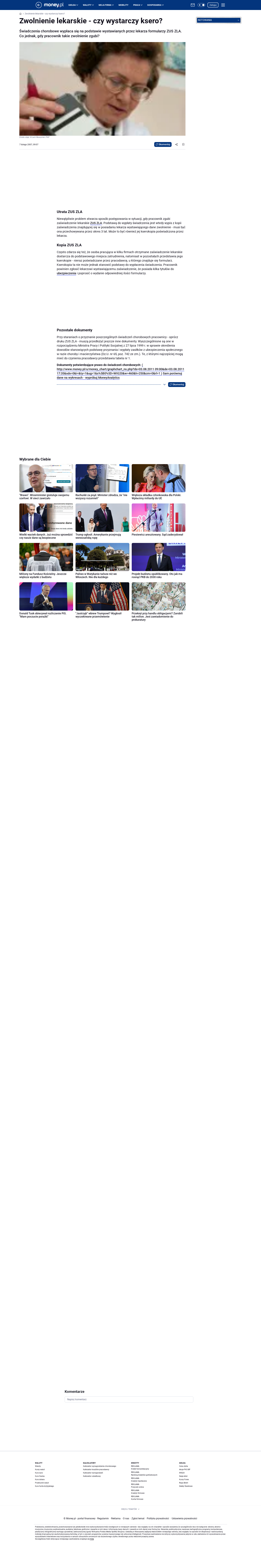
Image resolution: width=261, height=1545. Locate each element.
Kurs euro (39, 1473)
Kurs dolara (40, 1479)
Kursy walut (40, 1469)
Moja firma (105, 5)
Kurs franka (40, 1476)
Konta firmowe (137, 1499)
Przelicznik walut (42, 1483)
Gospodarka (154, 5)
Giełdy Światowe (185, 1486)
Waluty (87, 5)
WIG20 (182, 1473)
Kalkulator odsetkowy (92, 1476)
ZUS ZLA (96, 223)
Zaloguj (212, 5)
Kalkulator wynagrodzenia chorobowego (99, 1466)
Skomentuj (164, 144)
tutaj (92, 1539)
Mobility (123, 5)
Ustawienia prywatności (184, 1518)
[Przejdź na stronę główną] (39, 7)
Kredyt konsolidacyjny (140, 1469)
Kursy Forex (184, 1479)
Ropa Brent (183, 1483)
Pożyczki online (137, 1487)
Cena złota (183, 1466)
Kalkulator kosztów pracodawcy (96, 1469)
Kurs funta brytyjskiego (44, 1486)
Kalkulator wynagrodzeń (93, 1473)
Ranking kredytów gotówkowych (144, 1475)
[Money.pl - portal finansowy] (56, 5)
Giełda (72, 5)
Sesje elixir (183, 1476)
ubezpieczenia (66, 273)
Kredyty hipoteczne (139, 1481)
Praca (136, 5)
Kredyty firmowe (137, 1493)
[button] (201, 5)
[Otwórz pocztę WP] (192, 5)
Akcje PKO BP (184, 1469)
